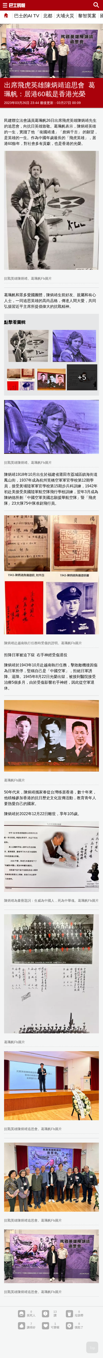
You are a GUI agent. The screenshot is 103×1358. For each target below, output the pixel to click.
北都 (47, 15)
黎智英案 (87, 15)
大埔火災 (65, 15)
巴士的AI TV (26, 15)
